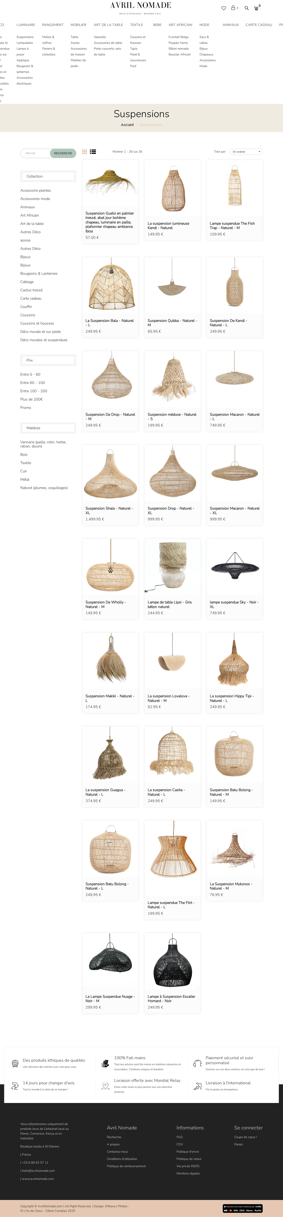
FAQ (180, 1137)
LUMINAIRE (26, 25)
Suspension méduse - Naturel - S (172, 416)
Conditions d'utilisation (122, 1159)
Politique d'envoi (188, 1152)
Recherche (114, 1137)
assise (25, 240)
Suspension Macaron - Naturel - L (235, 416)
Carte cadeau (30, 298)
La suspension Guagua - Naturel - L (106, 792)
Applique (23, 60)
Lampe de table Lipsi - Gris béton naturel (170, 604)
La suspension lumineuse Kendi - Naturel (168, 225)
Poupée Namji (178, 43)
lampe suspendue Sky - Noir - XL (234, 604)
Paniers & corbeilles (48, 51)
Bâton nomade (179, 49)
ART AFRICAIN (180, 25)
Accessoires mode (35, 199)
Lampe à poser (23, 51)
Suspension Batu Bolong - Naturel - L (107, 886)
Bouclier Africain (180, 54)
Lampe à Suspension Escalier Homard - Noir (171, 998)
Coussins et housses (137, 40)
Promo (25, 408)
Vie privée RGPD (188, 1166)
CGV (180, 1144)
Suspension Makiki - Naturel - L (110, 698)
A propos (113, 1144)
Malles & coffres (48, 40)
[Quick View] (121, 189)
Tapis (133, 49)
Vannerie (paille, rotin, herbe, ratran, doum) (43, 444)
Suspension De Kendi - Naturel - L (228, 323)
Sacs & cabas (204, 40)
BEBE (157, 25)
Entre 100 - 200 (33, 391)
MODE (204, 25)
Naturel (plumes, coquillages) (44, 488)
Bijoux (204, 49)
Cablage (27, 282)
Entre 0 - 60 (30, 374)
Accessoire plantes (35, 190)
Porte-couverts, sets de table (107, 51)
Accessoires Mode (208, 63)
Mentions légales (188, 1173)
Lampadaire (25, 43)
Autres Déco (30, 232)
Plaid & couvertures (138, 57)
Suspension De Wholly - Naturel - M (106, 604)
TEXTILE (136, 25)
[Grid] (84, 152)
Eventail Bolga (179, 37)
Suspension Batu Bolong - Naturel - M (231, 792)
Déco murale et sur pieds (40, 332)
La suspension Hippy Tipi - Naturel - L (232, 698)
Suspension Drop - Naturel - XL (171, 510)
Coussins (27, 315)
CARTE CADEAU (259, 25)
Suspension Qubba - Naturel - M (172, 323)
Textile (25, 463)
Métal (24, 479)
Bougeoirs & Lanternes (39, 273)
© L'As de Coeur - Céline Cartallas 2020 (47, 1211)
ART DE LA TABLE (108, 25)
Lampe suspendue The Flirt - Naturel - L (171, 905)
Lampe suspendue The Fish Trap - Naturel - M (232, 225)
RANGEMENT (53, 25)
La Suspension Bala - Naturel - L (110, 323)
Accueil (127, 125)
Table (74, 37)
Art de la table (32, 224)
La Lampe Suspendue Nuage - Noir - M (110, 998)
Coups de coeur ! (245, 1137)
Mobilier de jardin (78, 63)
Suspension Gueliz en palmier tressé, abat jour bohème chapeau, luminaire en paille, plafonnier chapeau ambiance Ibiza (110, 222)
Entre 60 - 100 (32, 383)
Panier (238, 1144)
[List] (93, 152)
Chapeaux (206, 54)
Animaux (27, 207)
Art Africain (29, 215)
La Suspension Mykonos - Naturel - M (231, 886)
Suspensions (25, 37)
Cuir (23, 471)
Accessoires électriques (25, 81)
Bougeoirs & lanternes (25, 69)
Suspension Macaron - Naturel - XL (235, 510)
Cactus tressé (31, 290)
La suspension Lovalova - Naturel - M (169, 698)
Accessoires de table (108, 43)
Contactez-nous (117, 1152)
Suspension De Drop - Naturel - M (110, 416)
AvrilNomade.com (50, 1206)
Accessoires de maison (79, 51)
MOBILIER (78, 25)
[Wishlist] (110, 189)
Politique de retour (189, 1159)
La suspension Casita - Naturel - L (166, 792)
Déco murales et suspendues (44, 340)
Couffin (26, 307)
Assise (75, 43)
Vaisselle (100, 37)
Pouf (133, 66)
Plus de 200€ (31, 399)
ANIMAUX (231, 25)
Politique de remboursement (126, 1166)
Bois (24, 454)
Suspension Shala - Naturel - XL (109, 510)
